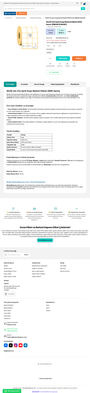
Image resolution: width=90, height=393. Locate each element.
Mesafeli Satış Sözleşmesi (39, 266)
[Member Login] (81, 3)
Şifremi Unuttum (65, 271)
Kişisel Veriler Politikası (38, 274)
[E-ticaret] (45, 392)
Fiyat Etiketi (7, 316)
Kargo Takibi (7, 274)
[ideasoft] (35, 392)
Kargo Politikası (36, 276)
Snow (47, 305)
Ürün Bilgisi (10, 84)
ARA (83, 8)
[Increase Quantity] (52, 58)
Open (47, 308)
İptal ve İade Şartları (38, 271)
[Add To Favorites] (50, 65)
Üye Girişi (62, 268)
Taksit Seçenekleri (57, 84)
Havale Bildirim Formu (10, 271)
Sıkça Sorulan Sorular (10, 276)
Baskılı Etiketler (8, 308)
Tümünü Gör (7, 318)
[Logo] (31, 3)
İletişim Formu (8, 268)
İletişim (6, 266)
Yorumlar (24, 84)
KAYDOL (26, 254)
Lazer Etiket (7, 313)
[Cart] (85, 3)
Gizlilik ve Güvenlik (37, 268)
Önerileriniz (75, 84)
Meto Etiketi (7, 310)
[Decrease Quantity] (47, 58)
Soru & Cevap (39, 84)
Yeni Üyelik (63, 266)
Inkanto (48, 310)
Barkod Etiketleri (8, 305)
